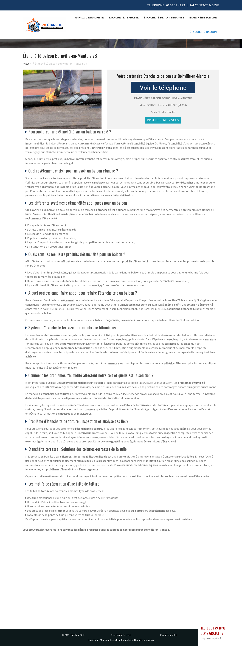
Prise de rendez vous (163, 120)
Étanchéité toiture (203, 17)
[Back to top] (232, 636)
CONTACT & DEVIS (207, 5)
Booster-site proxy (144, 640)
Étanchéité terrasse (124, 17)
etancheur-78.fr (77, 635)
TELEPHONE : (166, 5)
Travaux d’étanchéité (88, 17)
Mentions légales (168, 635)
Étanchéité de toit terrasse (164, 17)
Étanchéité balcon (203, 32)
